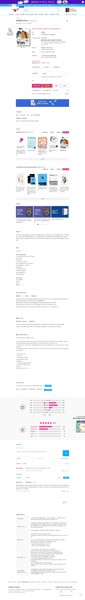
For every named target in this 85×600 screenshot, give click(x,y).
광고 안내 (64, 581)
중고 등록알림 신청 (47, 90)
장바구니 (74, 5)
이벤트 (36, 14)
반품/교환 (52, 517)
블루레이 (49, 5)
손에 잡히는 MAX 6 (42, 150)
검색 (58, 10)
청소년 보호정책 (32, 581)
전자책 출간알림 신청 (36, 90)
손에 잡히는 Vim (63, 150)
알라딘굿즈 (30, 5)
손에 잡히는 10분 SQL (20, 150)
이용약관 (18, 581)
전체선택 (52, 132)
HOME (10, 5)
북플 (66, 14)
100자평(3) (43, 62)
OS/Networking (31, 120)
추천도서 (46, 14)
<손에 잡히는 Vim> (45, 306)
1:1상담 (47, 517)
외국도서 (25, 5)
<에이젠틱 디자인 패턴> (54, 324)
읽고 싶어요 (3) (24, 389)
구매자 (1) (18, 463)
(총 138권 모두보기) (40, 167)
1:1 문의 (60, 591)
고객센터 (71, 5)
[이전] (17, 36)
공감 (67, 470)
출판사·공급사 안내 (58, 581)
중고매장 (39, 5)
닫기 (83, 2)
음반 (46, 5)
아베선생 (27, 470)
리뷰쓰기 (66, 477)
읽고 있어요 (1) (32, 389)
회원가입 (62, 5)
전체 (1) (27, 477)
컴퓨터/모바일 (24, 120)
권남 (17, 491)
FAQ (71, 591)
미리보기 (23, 47)
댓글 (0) (40, 470)
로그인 (60, 5)
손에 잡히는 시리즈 (33, 20)
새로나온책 (31, 14)
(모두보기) (56, 306)
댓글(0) (28, 491)
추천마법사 (23, 14)
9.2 (39, 62)
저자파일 (26, 295)
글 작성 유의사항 (64, 458)
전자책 (18, 5)
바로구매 (47, 85)
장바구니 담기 (37, 85)
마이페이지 (66, 5)
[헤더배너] (71, 10)
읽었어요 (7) (39, 389)
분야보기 (11, 14)
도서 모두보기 (24, 321)
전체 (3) (24, 463)
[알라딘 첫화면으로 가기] (15, 9)
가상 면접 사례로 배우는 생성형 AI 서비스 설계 (42, 189)
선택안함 (44, 73)
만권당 (21, 5)
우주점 (43, 5)
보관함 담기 (59, 132)
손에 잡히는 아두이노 (31, 150)
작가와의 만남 (52, 14)
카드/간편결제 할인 (36, 67)
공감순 (59, 477)
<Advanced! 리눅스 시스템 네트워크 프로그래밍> (30, 306)
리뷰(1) (48, 62)
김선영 (17, 23)
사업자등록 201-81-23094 (20, 589)
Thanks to (63, 470)
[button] (40, 224)
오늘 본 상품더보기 (64, 502)
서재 (69, 14)
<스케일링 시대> (44, 324)
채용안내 (14, 581)
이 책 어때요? (48, 389)
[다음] (27, 36)
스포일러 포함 (39, 458)
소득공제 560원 (56, 67)
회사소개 (10, 581)
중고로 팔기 (55, 90)
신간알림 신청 (24, 118)
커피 (53, 5)
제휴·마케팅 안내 (44, 581)
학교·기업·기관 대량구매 (72, 581)
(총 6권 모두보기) (29, 132)
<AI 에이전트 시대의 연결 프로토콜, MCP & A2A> (30, 324)
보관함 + (65, 85)
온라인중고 (35, 5)
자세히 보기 (59, 76)
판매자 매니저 (51, 581)
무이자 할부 (46, 67)
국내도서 (14, 5)
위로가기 (80, 594)
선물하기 (57, 85)
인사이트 (25, 23)
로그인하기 (48, 385)
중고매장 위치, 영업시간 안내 (67, 595)
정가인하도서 (40, 14)
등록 (66, 453)
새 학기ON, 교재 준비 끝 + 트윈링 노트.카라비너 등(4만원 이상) (46, 28)
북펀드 (57, 14)
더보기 (22, 285)
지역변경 (54, 57)
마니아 (17, 389)
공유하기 (67, 21)
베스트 (27, 14)
